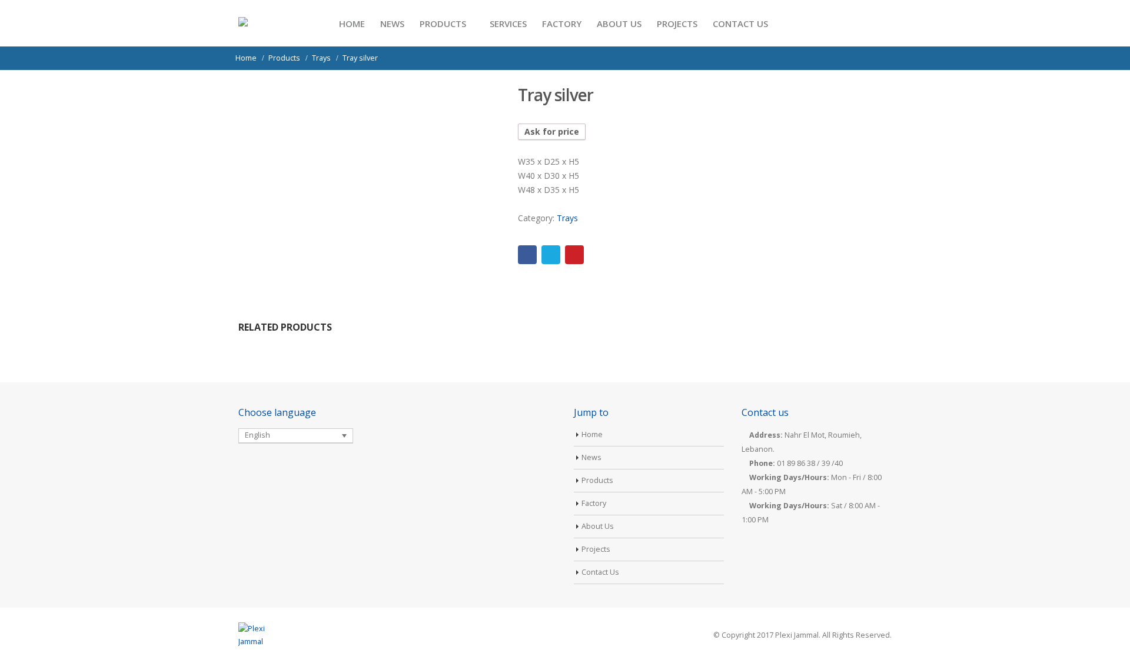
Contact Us (740, 23)
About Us (619, 23)
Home (352, 23)
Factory (561, 23)
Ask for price (551, 131)
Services (508, 23)
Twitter (550, 254)
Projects (677, 23)
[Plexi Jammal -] (267, 23)
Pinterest (574, 254)
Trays (567, 218)
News (392, 23)
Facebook (527, 254)
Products (443, 23)
